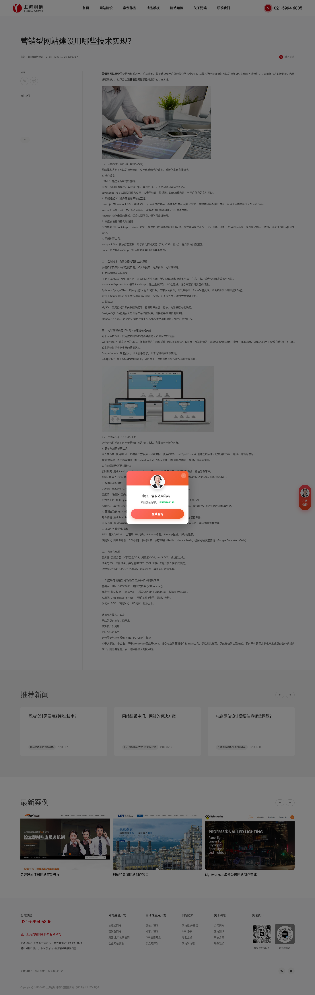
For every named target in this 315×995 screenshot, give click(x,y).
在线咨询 (157, 514)
